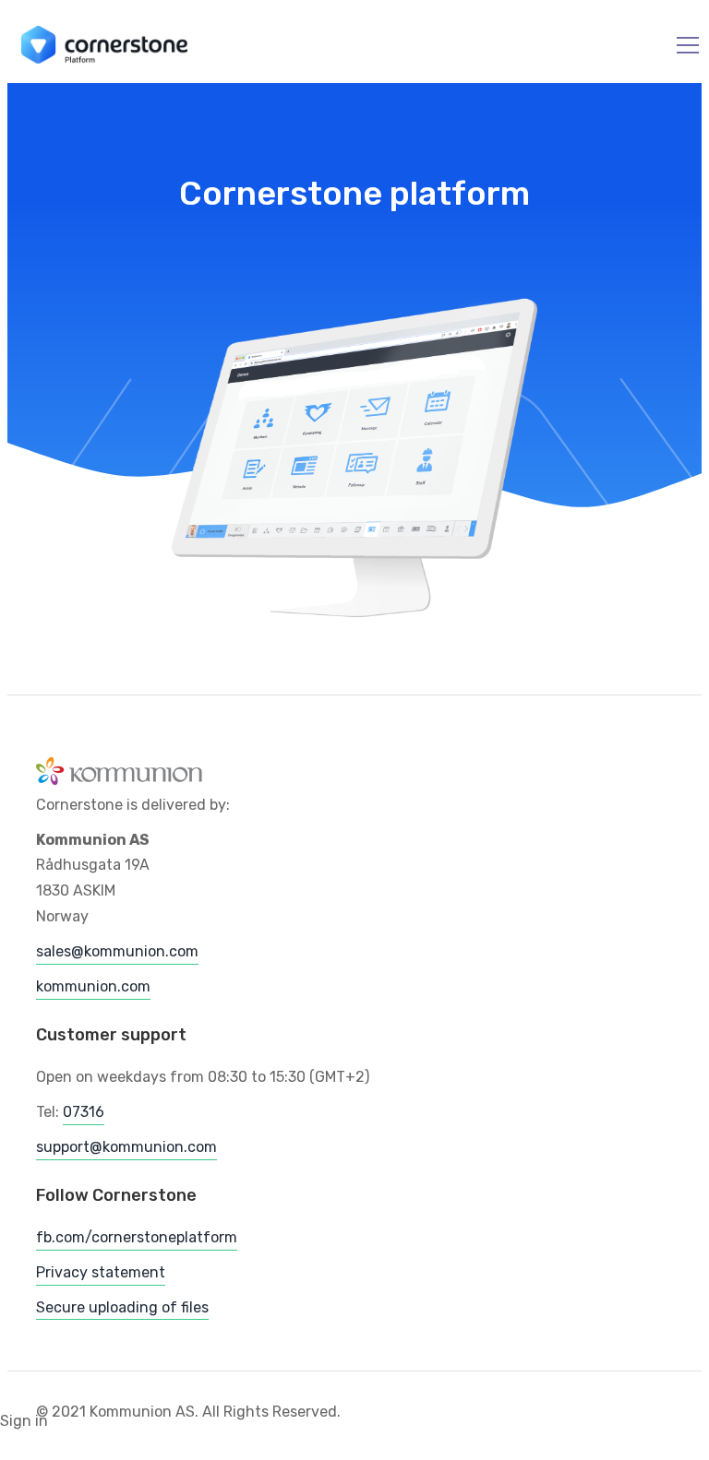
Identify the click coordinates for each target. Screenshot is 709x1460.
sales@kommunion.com (117, 951)
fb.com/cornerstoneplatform (136, 1237)
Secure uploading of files (122, 1307)
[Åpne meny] (677, 45)
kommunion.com (93, 986)
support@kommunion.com (126, 1147)
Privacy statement (100, 1272)
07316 (83, 1112)
